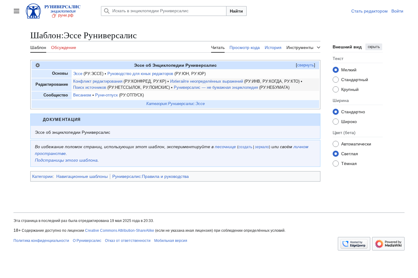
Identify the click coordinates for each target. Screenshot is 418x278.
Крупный (350, 89)
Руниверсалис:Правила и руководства (150, 176)
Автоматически (356, 143)
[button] (16, 11)
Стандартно (353, 111)
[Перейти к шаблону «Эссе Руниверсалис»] (37, 65)
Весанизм (82, 95)
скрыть (374, 47)
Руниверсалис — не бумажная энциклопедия (216, 87)
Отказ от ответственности (128, 241)
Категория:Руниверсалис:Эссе (175, 104)
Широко (349, 121)
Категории (42, 176)
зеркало (262, 147)
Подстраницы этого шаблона (66, 160)
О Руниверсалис (87, 241)
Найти (236, 11)
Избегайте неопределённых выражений (206, 81)
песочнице (225, 146)
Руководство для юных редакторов (140, 74)
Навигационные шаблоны (82, 176)
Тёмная (349, 163)
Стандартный (354, 79)
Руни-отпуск (106, 95)
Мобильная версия (170, 241)
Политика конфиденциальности (41, 241)
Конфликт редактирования (97, 81)
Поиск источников (89, 87)
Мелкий (348, 69)
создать (245, 147)
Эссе (77, 74)
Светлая (349, 153)
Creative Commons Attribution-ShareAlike (119, 230)
